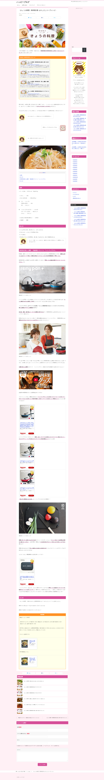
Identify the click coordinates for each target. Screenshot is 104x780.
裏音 (81, 148)
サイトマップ (32, 5)
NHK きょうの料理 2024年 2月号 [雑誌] (32, 641)
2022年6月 (75, 165)
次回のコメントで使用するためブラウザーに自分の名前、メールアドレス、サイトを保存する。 (39, 745)
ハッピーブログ (22, 2)
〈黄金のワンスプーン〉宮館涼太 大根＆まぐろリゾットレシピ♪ (28, 717)
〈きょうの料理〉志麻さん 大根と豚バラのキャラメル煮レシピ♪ (34, 698)
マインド (74, 192)
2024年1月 (75, 161)
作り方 (21, 177)
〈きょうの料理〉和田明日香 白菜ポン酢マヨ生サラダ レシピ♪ (33, 710)
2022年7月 (75, 163)
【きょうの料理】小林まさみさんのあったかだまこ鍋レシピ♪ (33, 681)
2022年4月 (75, 169)
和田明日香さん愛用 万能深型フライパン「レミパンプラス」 (33, 179)
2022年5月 (75, 167)
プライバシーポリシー (41, 5)
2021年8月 (75, 181)
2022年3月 (75, 171)
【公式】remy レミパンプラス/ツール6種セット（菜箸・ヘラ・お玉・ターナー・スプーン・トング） (27, 488)
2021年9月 (75, 179)
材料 (21, 175)
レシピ (20, 15)
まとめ (21, 180)
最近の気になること (77, 198)
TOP (21, 771)
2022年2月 (75, 173)
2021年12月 (75, 177)
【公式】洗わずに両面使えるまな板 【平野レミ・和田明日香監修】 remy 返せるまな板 (27, 577)
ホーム (18, 5)
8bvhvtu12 (83, 143)
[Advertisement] (79, 27)
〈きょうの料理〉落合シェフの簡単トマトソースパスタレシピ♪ (34, 704)
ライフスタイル (76, 194)
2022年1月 (75, 175)
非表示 (44, 172)
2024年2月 (75, 159)
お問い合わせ (24, 5)
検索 (73, 46)
